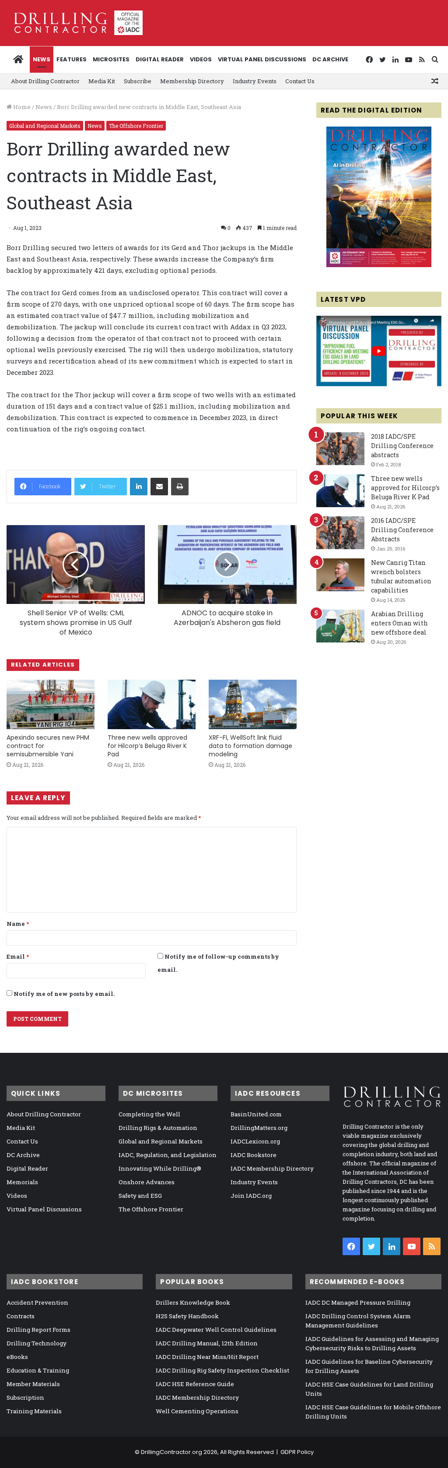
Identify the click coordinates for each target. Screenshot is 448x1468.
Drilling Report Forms (38, 1330)
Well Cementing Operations (197, 1411)
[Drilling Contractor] (75, 23)
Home (21, 107)
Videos (201, 59)
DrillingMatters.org (259, 1128)
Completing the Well (149, 1114)
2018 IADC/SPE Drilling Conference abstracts (402, 445)
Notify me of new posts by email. (64, 994)
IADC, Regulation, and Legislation (168, 1155)
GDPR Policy (297, 1452)
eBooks (17, 1357)
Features (71, 59)
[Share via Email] (159, 486)
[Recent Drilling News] (378, 265)
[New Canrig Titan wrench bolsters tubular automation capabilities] (340, 574)
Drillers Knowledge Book (193, 1302)
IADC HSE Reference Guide (195, 1384)
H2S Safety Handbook (187, 1316)
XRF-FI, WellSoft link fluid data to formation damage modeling (250, 746)
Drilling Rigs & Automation (158, 1128)
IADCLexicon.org (255, 1141)
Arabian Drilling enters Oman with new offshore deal (399, 623)
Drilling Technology (36, 1343)
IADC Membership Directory (272, 1168)
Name (18, 924)
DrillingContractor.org (171, 1452)
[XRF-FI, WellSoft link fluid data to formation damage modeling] (253, 704)
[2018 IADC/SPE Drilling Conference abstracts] (340, 448)
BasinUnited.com (256, 1114)
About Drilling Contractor (45, 81)
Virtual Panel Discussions (262, 59)
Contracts (21, 1316)
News (41, 59)
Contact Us (300, 81)
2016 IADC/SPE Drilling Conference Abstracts (402, 529)
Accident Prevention (37, 1302)
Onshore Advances (147, 1182)
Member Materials (33, 1384)
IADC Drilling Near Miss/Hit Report (207, 1357)
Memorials (22, 1182)
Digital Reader (160, 59)
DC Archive (330, 59)
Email (18, 956)
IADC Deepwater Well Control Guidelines (216, 1330)
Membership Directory (192, 81)
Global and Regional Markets (44, 125)
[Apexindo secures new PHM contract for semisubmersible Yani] (50, 704)
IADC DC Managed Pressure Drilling (357, 1302)
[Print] (180, 486)
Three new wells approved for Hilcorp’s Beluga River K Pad (147, 746)
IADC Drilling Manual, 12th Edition (207, 1343)
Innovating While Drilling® (160, 1168)
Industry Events (254, 81)
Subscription (25, 1397)
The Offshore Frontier (136, 125)
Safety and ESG (140, 1196)
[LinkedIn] (138, 486)
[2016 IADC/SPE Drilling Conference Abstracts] (340, 532)
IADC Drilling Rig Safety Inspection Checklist (222, 1370)
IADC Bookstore (253, 1155)
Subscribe (137, 81)
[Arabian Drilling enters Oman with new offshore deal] (340, 626)
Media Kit (101, 81)
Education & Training (38, 1370)
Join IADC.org (251, 1196)
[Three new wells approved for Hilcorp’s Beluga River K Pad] (152, 704)
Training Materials (34, 1411)
